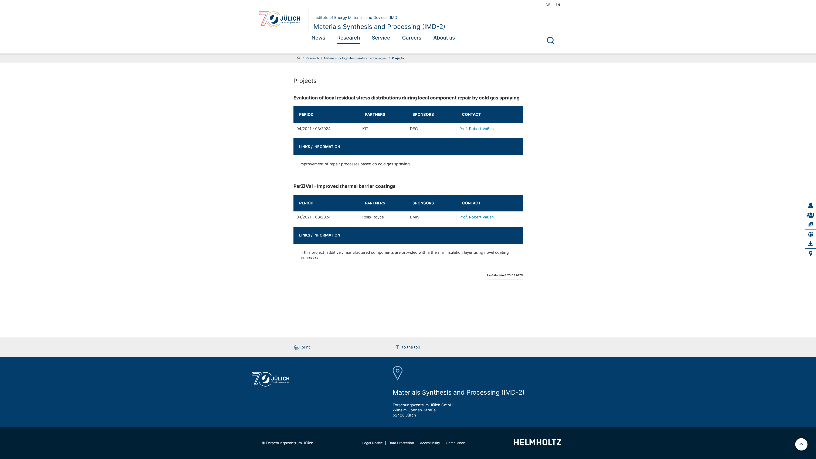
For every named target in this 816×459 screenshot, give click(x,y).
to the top (411, 347)
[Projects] (810, 234)
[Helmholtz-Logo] (537, 444)
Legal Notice (372, 443)
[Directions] (810, 253)
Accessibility (430, 443)
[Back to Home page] (282, 19)
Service (381, 38)
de (548, 5)
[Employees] (810, 215)
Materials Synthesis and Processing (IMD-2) (379, 26)
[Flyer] (810, 243)
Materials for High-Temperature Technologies (355, 58)
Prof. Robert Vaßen (476, 128)
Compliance (455, 443)
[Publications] (810, 224)
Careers (411, 38)
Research (348, 38)
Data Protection (401, 443)
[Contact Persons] (810, 205)
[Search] (551, 40)
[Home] (298, 58)
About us (444, 38)
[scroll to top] (801, 444)
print (306, 347)
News (318, 38)
